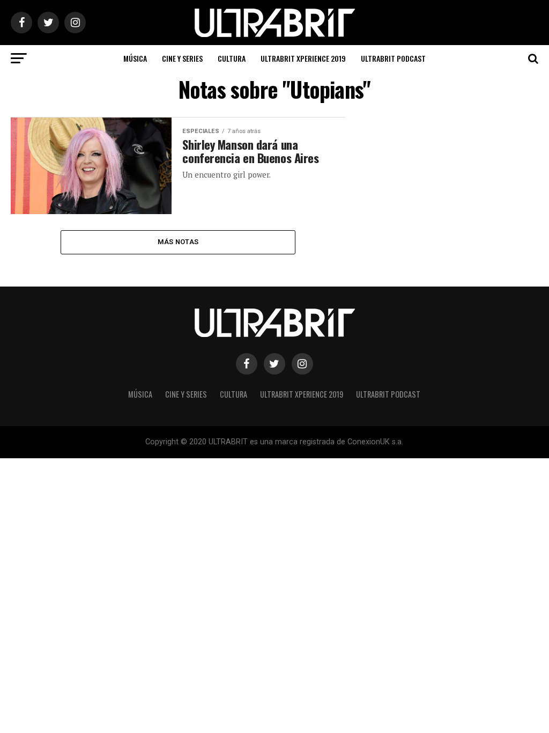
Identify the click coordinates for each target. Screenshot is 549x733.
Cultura (232, 58)
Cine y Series (182, 58)
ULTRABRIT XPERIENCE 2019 (303, 58)
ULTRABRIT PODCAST (393, 58)
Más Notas (178, 242)
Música (135, 58)
